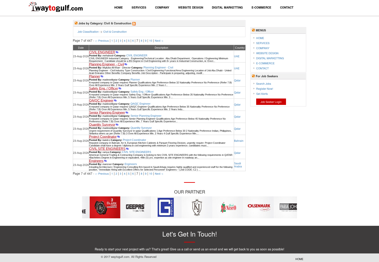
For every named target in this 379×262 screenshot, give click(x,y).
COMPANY (262, 48)
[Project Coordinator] (118, 136)
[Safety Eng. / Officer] (120, 88)
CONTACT (262, 68)
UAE (237, 56)
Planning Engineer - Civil (106, 64)
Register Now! (264, 88)
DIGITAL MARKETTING (270, 58)
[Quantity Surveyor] (117, 124)
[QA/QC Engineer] (115, 100)
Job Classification (88, 31)
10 (150, 40)
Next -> (159, 40)
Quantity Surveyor (102, 124)
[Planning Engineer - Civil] (126, 64)
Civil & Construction (115, 31)
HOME (260, 38)
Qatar (237, 80)
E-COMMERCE (265, 63)
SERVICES (263, 43)
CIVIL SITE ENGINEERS (107, 149)
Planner (94, 76)
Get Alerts (262, 93)
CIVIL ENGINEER (102, 52)
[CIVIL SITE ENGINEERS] (127, 149)
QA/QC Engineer (101, 100)
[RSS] (134, 23)
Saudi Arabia (238, 165)
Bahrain (238, 140)
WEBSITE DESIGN (267, 53)
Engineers (96, 161)
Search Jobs (263, 83)
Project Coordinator (103, 136)
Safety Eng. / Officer (103, 88)
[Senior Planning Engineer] (127, 112)
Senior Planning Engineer (107, 112)
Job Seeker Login (271, 102)
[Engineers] (105, 161)
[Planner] (102, 76)
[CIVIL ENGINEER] (117, 52)
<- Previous (102, 40)
